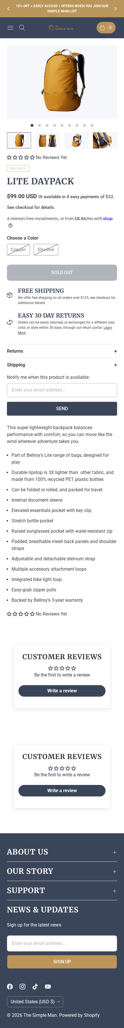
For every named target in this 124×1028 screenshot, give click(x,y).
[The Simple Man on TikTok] (38, 986)
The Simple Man (40, 1015)
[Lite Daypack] (62, 82)
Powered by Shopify (79, 1015)
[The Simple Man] (62, 28)
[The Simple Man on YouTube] (51, 986)
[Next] (115, 8)
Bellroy (18, 168)
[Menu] (10, 28)
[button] (21, 157)
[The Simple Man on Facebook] (13, 986)
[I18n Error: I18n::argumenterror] (19, 140)
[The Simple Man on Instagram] (26, 986)
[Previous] (8, 8)
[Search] (22, 28)
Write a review (62, 690)
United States (33, 1001)
